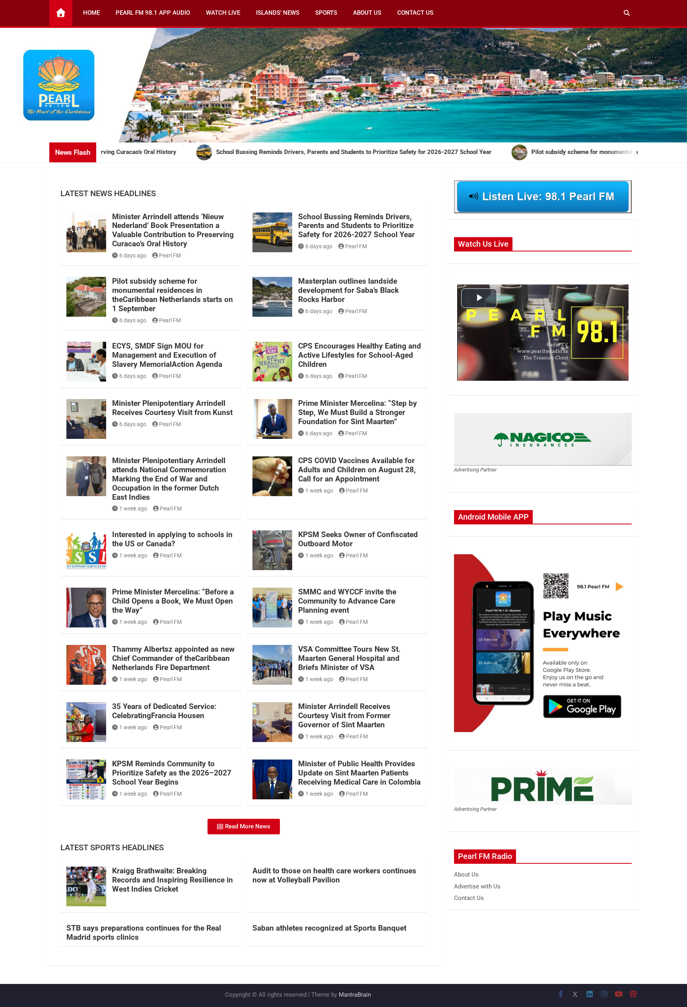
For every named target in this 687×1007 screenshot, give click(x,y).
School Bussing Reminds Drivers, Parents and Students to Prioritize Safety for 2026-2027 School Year (356, 226)
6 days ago (132, 255)
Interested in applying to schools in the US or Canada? (172, 539)
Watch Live (223, 12)
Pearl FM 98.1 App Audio (153, 12)
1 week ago (133, 508)
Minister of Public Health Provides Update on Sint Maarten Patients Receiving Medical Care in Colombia (359, 773)
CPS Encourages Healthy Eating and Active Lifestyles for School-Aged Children (359, 355)
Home (91, 12)
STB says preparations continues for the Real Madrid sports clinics (143, 932)
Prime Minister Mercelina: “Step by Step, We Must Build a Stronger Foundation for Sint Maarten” (357, 412)
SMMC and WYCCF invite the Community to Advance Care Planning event (347, 601)
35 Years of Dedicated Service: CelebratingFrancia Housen (164, 711)
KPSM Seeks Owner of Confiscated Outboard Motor (358, 539)
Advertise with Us (477, 886)
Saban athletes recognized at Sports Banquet (329, 928)
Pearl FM (170, 255)
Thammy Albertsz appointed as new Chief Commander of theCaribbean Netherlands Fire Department (173, 658)
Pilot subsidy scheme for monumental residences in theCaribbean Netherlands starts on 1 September (172, 295)
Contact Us (415, 12)
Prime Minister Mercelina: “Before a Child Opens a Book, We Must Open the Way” (173, 601)
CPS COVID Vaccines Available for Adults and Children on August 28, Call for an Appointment (357, 469)
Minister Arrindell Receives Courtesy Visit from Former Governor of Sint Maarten (344, 715)
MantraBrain (355, 994)
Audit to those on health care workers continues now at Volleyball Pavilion (334, 875)
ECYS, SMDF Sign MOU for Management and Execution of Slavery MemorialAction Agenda (167, 355)
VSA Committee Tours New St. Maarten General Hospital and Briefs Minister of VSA (349, 658)
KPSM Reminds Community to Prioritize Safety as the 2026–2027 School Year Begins (171, 773)
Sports (326, 12)
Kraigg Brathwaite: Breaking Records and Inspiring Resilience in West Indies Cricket (172, 880)
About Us (367, 12)
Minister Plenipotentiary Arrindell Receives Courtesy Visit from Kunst (172, 408)
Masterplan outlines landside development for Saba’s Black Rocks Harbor (348, 290)
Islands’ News (277, 12)
